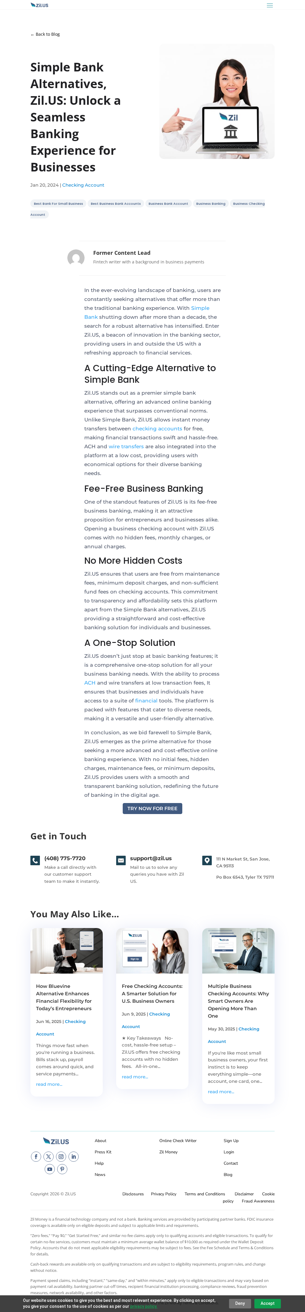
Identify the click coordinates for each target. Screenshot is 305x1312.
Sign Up (231, 1141)
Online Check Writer (178, 1141)
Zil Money (168, 1152)
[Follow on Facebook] (36, 1157)
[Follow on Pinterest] (62, 1169)
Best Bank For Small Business (58, 203)
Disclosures (133, 1194)
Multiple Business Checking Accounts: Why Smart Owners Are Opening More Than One (238, 1001)
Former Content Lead (121, 252)
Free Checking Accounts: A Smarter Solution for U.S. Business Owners (152, 993)
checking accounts (157, 429)
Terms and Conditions (205, 1194)
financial (146, 701)
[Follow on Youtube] (50, 1169)
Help (99, 1163)
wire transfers (126, 446)
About (100, 1141)
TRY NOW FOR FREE (152, 808)
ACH (90, 683)
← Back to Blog (45, 34)
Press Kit (103, 1152)
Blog (228, 1174)
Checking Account (83, 185)
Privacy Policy (163, 1194)
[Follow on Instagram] (61, 1157)
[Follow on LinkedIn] (74, 1157)
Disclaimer (244, 1194)
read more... (49, 1084)
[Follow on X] (48, 1157)
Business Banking (210, 203)
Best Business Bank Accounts (116, 203)
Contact (231, 1163)
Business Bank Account (168, 203)
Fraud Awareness (258, 1201)
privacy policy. (144, 1306)
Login (229, 1152)
